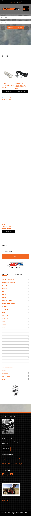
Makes (3, 349)
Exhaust (4, 325)
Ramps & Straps (6, 355)
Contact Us (16, 1)
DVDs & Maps (5, 316)
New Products (6, 352)
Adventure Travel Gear (8, 282)
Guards (4, 337)
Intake (3, 346)
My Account (25, 1)
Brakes (4, 294)
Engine (3, 322)
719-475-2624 (6, 1)
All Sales (4, 285)
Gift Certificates (6, 331)
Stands (4, 370)
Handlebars (5, 340)
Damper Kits (5, 310)
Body (3, 291)
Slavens (4, 364)
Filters (4, 328)
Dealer (13, 2)
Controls (4, 307)
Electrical (5, 319)
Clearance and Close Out (9, 304)
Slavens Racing (11, 9)
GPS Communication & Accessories (11, 334)
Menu (27, 9)
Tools (3, 379)
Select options (8, 91)
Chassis (4, 297)
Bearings (4, 288)
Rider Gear (5, 358)
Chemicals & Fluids (7, 300)
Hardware (5, 343)
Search (11, 27)
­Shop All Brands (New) (8, 279)
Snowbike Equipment (7, 367)
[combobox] (15, 17)
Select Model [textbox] (4, 23)
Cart (19, 2)
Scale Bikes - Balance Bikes (9, 361)
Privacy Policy (5, 500)
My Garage (20, 27)
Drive (3, 313)
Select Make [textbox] (4, 18)
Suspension (5, 373)
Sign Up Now (6, 449)
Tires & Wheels (6, 376)
